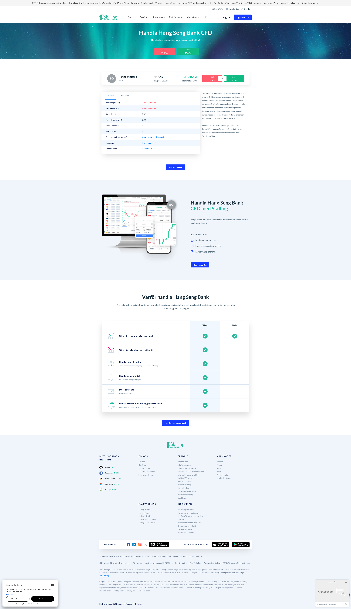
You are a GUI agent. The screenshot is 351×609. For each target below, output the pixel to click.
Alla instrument (184, 465)
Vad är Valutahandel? (186, 481)
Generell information (186, 529)
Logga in (226, 17)
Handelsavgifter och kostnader (191, 471)
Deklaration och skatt (187, 526)
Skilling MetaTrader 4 (147, 519)
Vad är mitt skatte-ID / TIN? (189, 522)
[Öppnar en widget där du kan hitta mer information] (332, 593)
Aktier (219, 465)
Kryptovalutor (223, 475)
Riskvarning (104, 575)
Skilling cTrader (145, 516)
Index (219, 468)
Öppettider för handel (187, 468)
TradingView (143, 513)
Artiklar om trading (185, 494)
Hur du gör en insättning (188, 513)
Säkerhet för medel (146, 471)
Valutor (220, 461)
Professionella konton (187, 491)
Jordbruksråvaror (224, 478)
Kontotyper (183, 461)
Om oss (141, 461)
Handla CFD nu (175, 167)
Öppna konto (243, 17)
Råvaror (220, 471)
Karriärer (142, 465)
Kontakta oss (234, 9)
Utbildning (182, 498)
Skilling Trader (144, 509)
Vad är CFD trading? (186, 478)
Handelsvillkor (183, 488)
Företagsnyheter (145, 475)
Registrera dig (199, 265)
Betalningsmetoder (186, 509)
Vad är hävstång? (185, 484)
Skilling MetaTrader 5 (147, 522)
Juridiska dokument (186, 532)
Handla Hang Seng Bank (175, 423)
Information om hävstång (188, 475)
